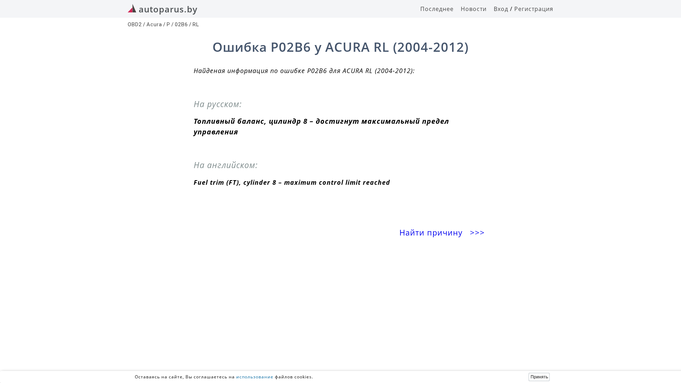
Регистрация (533, 9)
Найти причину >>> (443, 232)
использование (254, 377)
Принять (539, 376)
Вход (501, 9)
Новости (474, 9)
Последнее (437, 9)
